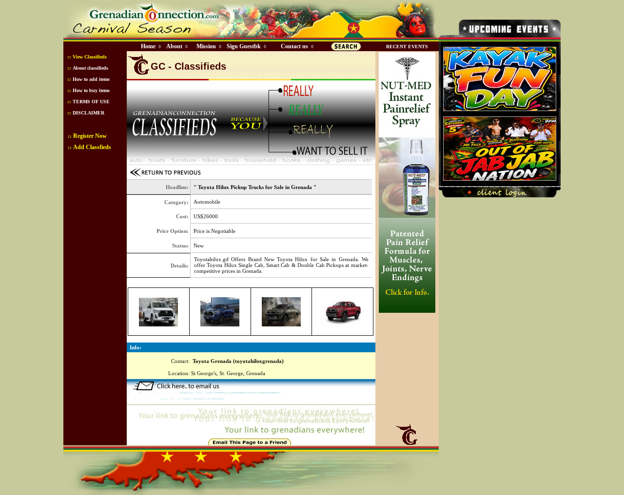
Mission (206, 46)
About (174, 46)
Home (148, 46)
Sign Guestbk (245, 46)
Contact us (294, 46)
